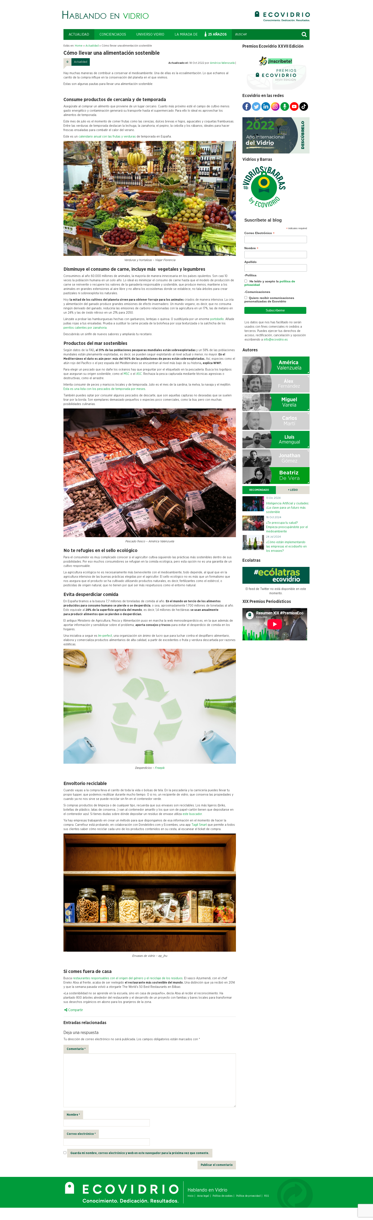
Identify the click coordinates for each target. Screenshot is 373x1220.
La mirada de (186, 34)
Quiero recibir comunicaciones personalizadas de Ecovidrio (269, 299)
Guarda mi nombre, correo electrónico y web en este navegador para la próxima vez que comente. (139, 1153)
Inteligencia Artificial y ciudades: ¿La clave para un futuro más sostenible (287, 508)
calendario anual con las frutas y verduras (107, 136)
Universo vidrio (150, 34)
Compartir (75, 1010)
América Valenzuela (222, 63)
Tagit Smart (199, 824)
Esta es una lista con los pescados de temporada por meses (104, 389)
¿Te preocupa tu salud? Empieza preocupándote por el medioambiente (287, 527)
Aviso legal (203, 1196)
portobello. (217, 319)
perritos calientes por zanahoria (85, 327)
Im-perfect (104, 635)
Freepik (159, 768)
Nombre (73, 1114)
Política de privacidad (248, 1196)
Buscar (304, 34)
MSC (127, 373)
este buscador (192, 814)
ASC (139, 373)
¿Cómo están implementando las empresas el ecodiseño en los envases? (286, 546)
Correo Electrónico (259, 233)
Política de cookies (222, 1196)
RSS (266, 1196)
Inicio (190, 1196)
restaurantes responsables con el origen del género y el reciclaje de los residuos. (128, 978)
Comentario (76, 1049)
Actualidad (79, 34)
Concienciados (113, 34)
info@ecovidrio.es (276, 339)
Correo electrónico (81, 1134)
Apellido (250, 262)
